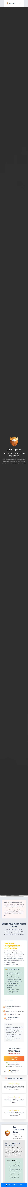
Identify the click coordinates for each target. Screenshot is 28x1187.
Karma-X (12, 3)
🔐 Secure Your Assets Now (14, 1058)
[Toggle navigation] (20, 3)
